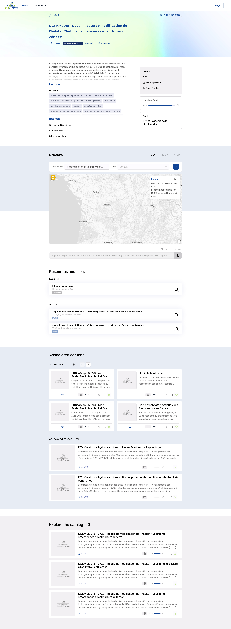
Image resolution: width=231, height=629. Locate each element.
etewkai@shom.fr (153, 83)
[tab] (140, 155)
